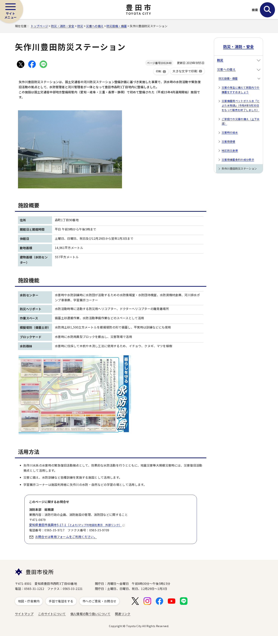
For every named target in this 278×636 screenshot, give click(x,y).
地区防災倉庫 (230, 150)
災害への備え (94, 26)
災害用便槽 (228, 141)
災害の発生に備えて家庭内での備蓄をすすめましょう (240, 90)
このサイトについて (52, 613)
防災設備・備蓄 (116, 26)
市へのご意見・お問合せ (99, 601)
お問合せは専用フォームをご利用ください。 (66, 536)
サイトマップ (24, 613)
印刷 (158, 71)
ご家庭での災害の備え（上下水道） (240, 121)
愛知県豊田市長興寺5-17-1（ (75, 524)
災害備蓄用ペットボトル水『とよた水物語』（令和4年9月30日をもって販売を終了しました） (240, 105)
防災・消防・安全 (62, 26)
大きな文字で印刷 (184, 71)
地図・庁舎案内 (29, 601)
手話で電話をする (61, 601)
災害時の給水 (230, 132)
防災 (80, 26)
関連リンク (122, 613)
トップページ (39, 26)
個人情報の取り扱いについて (90, 613)
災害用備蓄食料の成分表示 (238, 160)
